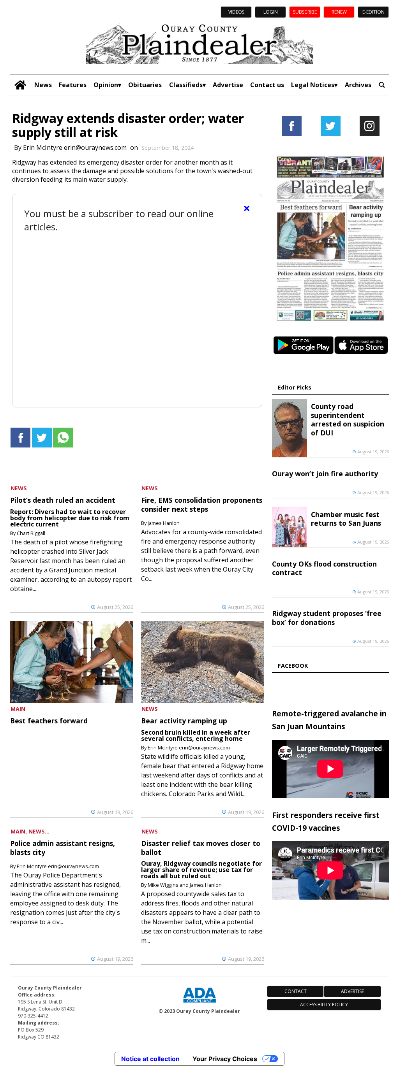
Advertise (228, 85)
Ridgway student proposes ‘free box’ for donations (326, 617)
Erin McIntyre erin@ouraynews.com (75, 147)
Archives (358, 85)
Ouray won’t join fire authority (325, 473)
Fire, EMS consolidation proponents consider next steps (201, 504)
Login (270, 12)
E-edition (373, 12)
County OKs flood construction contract (324, 568)
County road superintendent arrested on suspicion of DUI (347, 419)
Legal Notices (312, 85)
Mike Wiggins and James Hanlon (185, 884)
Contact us (267, 85)
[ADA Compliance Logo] (199, 1003)
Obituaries (145, 85)
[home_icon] (20, 85)
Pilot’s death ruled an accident (62, 500)
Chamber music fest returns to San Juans (346, 519)
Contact (295, 991)
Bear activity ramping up (184, 720)
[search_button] (382, 85)
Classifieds (186, 85)
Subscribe (305, 12)
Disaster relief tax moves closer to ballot (200, 847)
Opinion (106, 85)
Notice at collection (150, 1059)
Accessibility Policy (324, 1004)
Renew (339, 12)
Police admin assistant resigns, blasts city (62, 847)
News (43, 85)
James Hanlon (164, 522)
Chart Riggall (31, 533)
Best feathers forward (49, 720)
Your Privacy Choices (224, 1059)
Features (73, 85)
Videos (236, 12)
